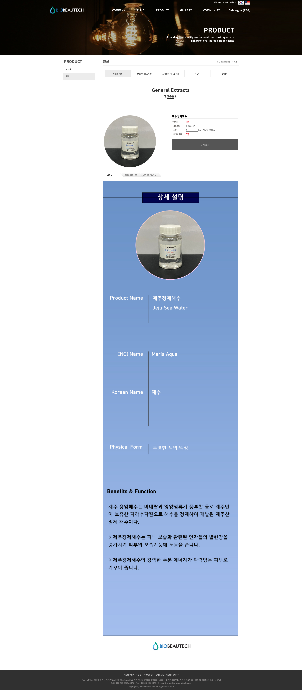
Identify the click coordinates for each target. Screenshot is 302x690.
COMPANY (118, 10)
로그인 (225, 2)
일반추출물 (117, 73)
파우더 (197, 73)
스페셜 (224, 73)
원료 (67, 76)
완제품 (68, 69)
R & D (140, 10)
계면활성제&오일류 (144, 73)
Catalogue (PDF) (239, 10)
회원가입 (232, 2)
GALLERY (186, 10)
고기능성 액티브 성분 (170, 73)
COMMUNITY (211, 10)
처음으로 (217, 2)
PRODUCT (162, 10)
